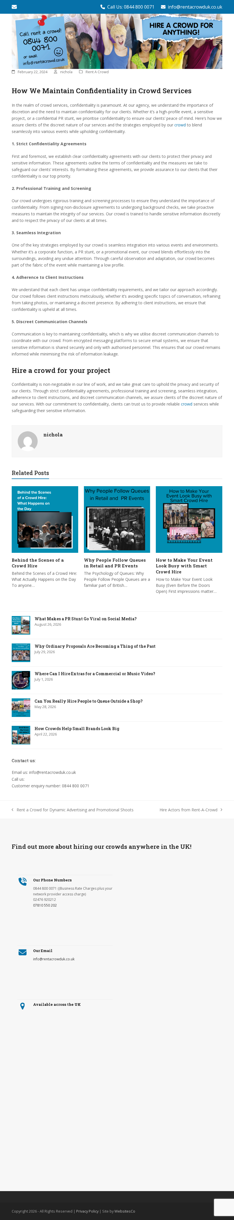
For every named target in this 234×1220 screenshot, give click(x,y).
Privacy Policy (87, 1211)
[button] (219, 41)
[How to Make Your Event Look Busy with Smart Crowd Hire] (189, 519)
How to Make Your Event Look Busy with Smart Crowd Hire (184, 566)
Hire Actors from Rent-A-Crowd (188, 810)
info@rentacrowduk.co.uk (195, 7)
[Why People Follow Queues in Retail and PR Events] (117, 519)
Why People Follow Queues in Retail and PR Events (115, 563)
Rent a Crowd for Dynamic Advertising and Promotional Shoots (73, 810)
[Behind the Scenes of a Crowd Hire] (45, 519)
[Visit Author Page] (28, 441)
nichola (66, 71)
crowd (180, 125)
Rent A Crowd (97, 71)
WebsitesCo (124, 1211)
